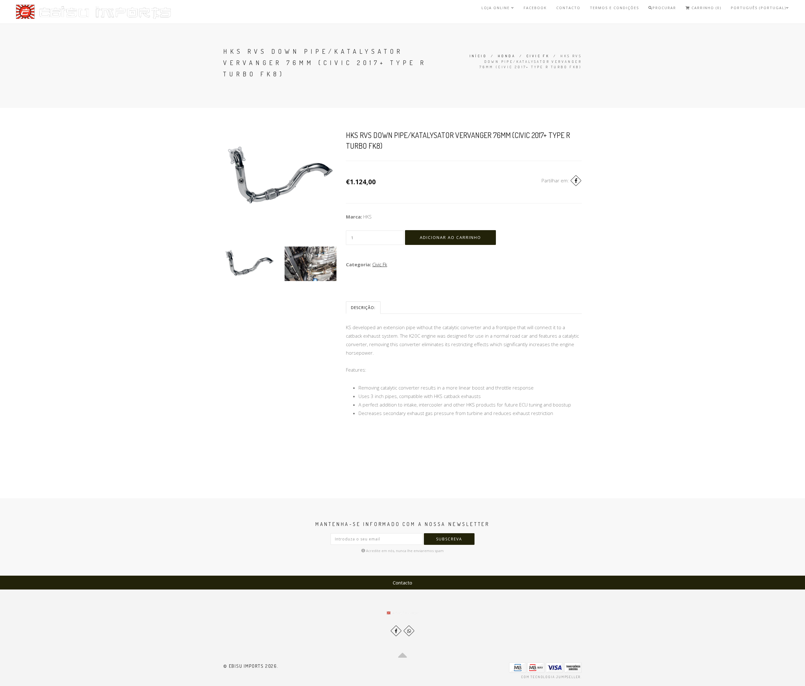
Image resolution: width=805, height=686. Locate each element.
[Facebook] (576, 181)
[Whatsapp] (409, 631)
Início (478, 56)
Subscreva (449, 539)
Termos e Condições (614, 7)
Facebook (535, 7)
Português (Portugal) (758, 7)
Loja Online (496, 7)
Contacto (568, 7)
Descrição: (363, 307)
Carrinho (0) (705, 7)
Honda (506, 56)
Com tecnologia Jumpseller (550, 677)
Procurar (664, 7)
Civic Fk (537, 56)
